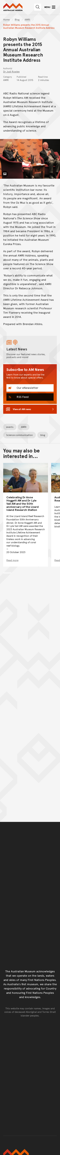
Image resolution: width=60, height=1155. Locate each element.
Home (6, 19)
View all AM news (22, 409)
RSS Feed (22, 397)
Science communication (19, 435)
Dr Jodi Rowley (11, 71)
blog (42, 435)
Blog (17, 19)
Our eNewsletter (27, 388)
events (9, 426)
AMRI (28, 19)
